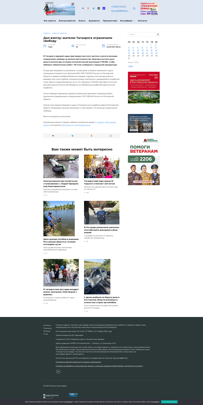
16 (156, 50)
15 (151, 50)
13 (142, 50)
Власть (82, 21)
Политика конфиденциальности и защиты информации (78, 362)
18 (133, 53)
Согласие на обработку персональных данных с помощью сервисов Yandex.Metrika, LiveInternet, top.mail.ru (99, 366)
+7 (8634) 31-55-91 (118, 6)
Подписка (47, 328)
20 (143, 53)
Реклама (46, 331)
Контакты (142, 21)
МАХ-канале (110, 122)
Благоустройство (67, 21)
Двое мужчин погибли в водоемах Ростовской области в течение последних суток (61, 241)
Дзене (46, 125)
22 (152, 53)
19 (138, 53)
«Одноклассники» (82, 125)
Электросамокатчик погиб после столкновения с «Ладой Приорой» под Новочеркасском (61, 183)
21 (147, 53)
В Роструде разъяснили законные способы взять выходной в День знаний (101, 230)
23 (156, 53)
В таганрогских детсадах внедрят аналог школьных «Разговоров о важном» (61, 292)
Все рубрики (126, 21)
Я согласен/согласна (169, 402)
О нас (45, 334)
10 (129, 50)
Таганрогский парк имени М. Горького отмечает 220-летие (99, 182)
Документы (94, 21)
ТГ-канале (99, 122)
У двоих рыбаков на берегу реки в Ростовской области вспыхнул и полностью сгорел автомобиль (101, 300)
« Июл (130, 66)
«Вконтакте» (66, 125)
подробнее (68, 402)
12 (138, 50)
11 (133, 50)
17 (129, 53)
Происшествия (110, 21)
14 (147, 50)
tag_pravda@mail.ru (119, 11)
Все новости (50, 21)
